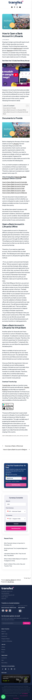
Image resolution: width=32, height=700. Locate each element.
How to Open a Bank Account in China (13, 186)
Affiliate (3, 647)
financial (9, 50)
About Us (3, 631)
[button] (3, 697)
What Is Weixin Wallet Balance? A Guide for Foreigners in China (15, 560)
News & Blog (4, 662)
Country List (4, 636)
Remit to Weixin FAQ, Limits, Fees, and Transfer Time (14, 565)
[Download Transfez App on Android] (7, 404)
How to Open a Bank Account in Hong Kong (15, 184)
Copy (24, 478)
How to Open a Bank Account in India (13, 188)
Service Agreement (24, 695)
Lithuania (16, 144)
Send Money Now (16, 485)
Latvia (17, 435)
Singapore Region (5, 638)
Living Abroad (5, 39)
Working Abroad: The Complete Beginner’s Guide (15, 549)
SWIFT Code (4, 634)
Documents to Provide (9, 108)
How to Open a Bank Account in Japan (13, 191)
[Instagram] (14, 669)
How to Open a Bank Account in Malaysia (14, 193)
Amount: (8, 501)
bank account (18, 48)
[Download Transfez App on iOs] (7, 408)
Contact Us (4, 658)
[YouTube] (5, 669)
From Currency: (10, 508)
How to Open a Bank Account (9, 435)
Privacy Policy (16, 698)
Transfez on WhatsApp (6, 641)
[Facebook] (11, 669)
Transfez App (6, 385)
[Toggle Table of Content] (26, 105)
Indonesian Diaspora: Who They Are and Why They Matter (15, 554)
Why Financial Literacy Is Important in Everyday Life (14, 544)
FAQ (2, 660)
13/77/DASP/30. (25, 693)
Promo (2, 652)
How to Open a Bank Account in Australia (14, 182)
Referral (3, 649)
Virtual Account (24, 435)
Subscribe (26, 623)
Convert (16, 523)
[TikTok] (2, 669)
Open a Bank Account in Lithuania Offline (14, 110)
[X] (8, 669)
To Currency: (9, 515)
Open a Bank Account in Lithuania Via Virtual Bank (15, 113)
